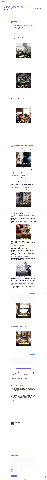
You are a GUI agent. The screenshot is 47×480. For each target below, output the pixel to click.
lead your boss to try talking (24, 70)
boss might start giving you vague (17, 132)
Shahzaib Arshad (22, 418)
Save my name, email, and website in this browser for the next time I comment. (24, 473)
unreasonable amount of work (15, 38)
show (15, 22)
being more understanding (16, 323)
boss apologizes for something (18, 148)
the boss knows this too (15, 19)
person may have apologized (18, 409)
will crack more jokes (21, 278)
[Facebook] (12, 426)
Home (31, 1)
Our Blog (38, 1)
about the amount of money (29, 253)
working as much (29, 210)
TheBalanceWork (4, 1)
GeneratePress (27, 479)
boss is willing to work (16, 189)
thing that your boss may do (17, 105)
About (35, 1)
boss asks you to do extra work (17, 60)
